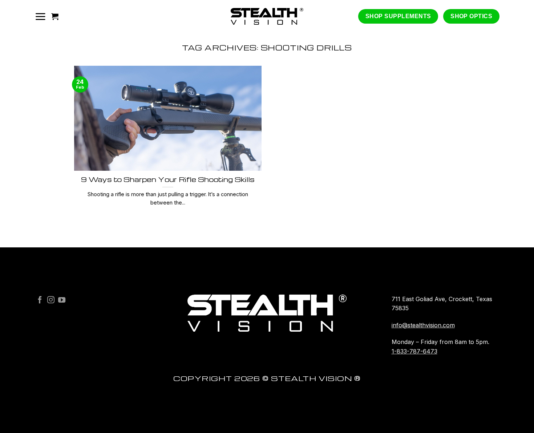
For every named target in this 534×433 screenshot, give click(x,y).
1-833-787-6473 (414, 351)
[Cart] (54, 16)
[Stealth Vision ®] (267, 16)
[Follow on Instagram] (50, 300)
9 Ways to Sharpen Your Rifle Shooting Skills (168, 179)
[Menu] (40, 16)
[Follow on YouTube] (61, 300)
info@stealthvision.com (423, 325)
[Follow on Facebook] (40, 300)
